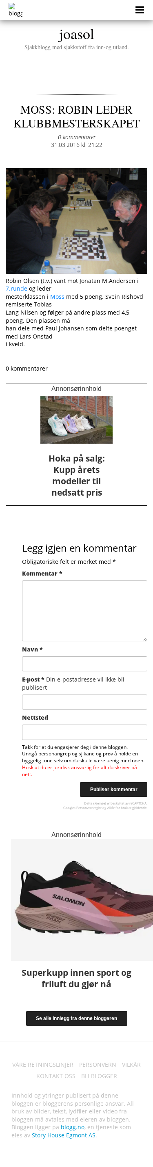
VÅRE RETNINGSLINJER (42, 1064)
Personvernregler (89, 807)
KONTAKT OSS (55, 1076)
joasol (76, 37)
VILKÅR (131, 1064)
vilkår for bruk (117, 807)
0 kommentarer (76, 137)
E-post (73, 683)
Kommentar (42, 573)
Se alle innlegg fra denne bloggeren (76, 1018)
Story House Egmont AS (63, 1135)
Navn (32, 649)
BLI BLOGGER (99, 1076)
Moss (57, 296)
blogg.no (72, 1127)
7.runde (17, 288)
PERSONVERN (97, 1064)
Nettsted (35, 717)
